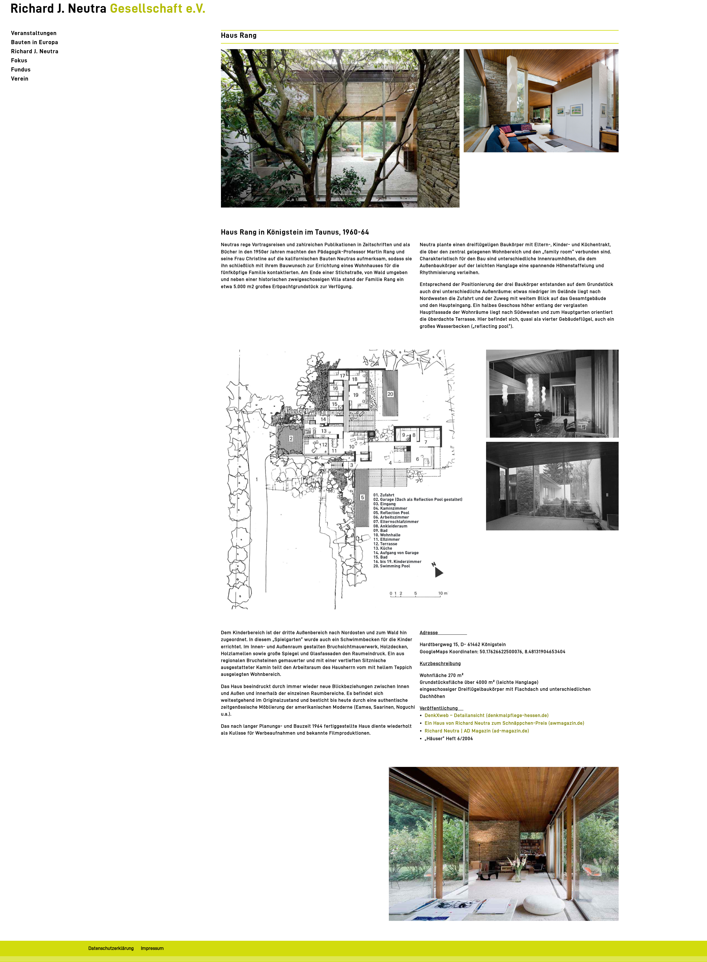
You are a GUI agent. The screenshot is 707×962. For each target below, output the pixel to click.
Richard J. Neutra (35, 51)
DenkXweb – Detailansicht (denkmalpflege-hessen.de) (487, 715)
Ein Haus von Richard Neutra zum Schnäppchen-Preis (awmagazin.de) (504, 723)
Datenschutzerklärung (111, 948)
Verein (19, 79)
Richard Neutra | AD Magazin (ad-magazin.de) (477, 730)
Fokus (19, 61)
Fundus (21, 70)
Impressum (152, 948)
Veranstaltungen (34, 33)
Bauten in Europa (34, 42)
